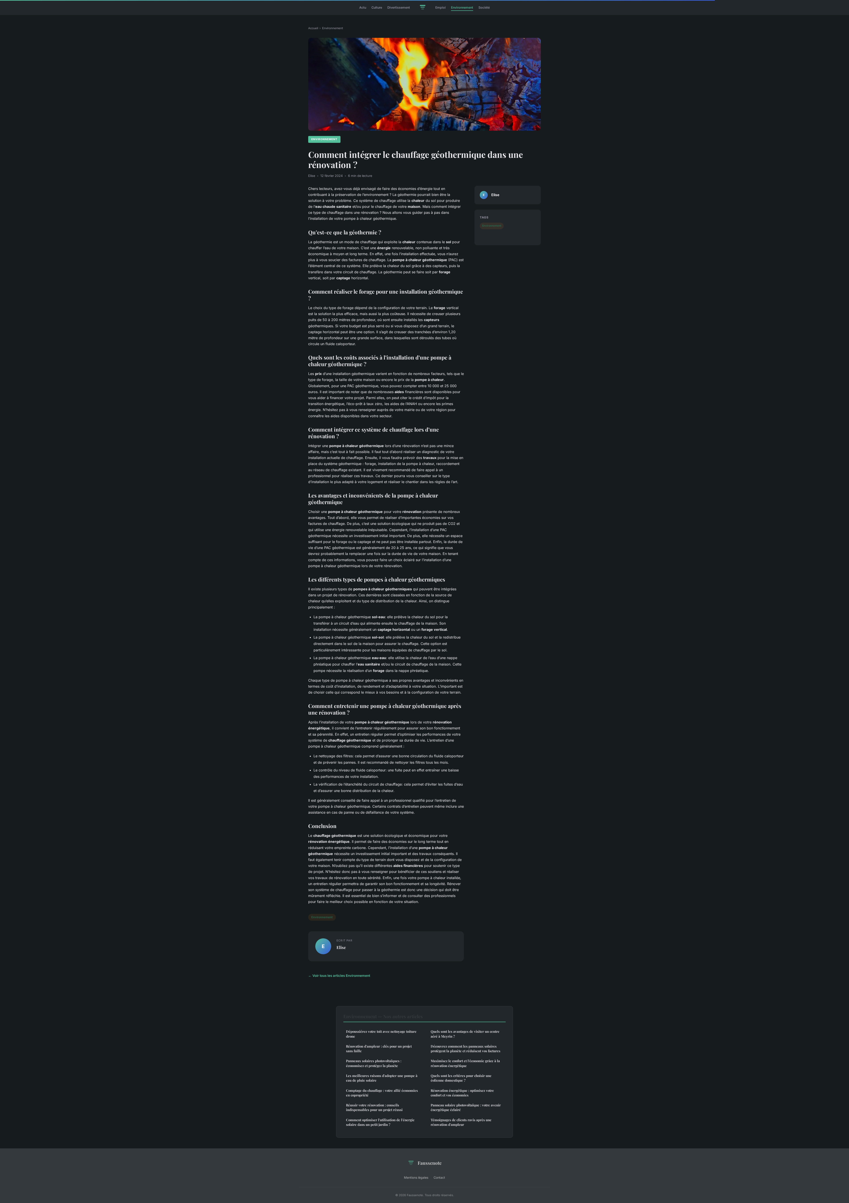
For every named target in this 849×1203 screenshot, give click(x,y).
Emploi (440, 7)
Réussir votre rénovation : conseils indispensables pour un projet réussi (374, 1107)
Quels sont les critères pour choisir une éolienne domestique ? (461, 1078)
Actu (362, 7)
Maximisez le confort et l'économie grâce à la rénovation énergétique (465, 1063)
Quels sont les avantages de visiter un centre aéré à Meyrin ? (465, 1033)
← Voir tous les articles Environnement (339, 975)
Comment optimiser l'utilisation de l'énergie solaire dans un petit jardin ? (380, 1122)
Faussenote (430, 1163)
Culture (376, 7)
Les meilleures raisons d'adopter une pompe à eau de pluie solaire (381, 1078)
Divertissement (398, 7)
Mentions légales (416, 1177)
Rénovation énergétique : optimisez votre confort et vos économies (462, 1092)
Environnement (462, 7)
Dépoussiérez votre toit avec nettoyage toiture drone (381, 1033)
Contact (439, 1177)
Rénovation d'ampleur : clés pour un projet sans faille (379, 1048)
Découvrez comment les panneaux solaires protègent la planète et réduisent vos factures (465, 1048)
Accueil (313, 28)
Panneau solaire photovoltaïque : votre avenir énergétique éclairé (466, 1107)
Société (484, 7)
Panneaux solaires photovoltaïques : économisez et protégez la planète (373, 1063)
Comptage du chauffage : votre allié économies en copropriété (382, 1092)
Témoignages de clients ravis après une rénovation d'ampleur (461, 1122)
